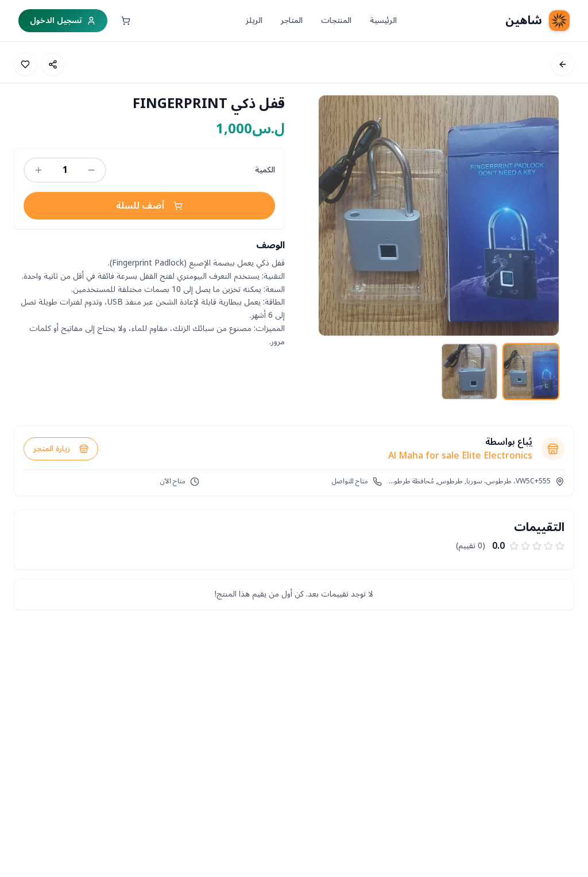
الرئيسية (383, 20)
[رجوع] (562, 64)
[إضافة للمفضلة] (25, 64)
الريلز (254, 20)
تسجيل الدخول (56, 20)
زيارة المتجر (51, 448)
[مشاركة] (52, 64)
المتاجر (292, 20)
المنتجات (336, 20)
